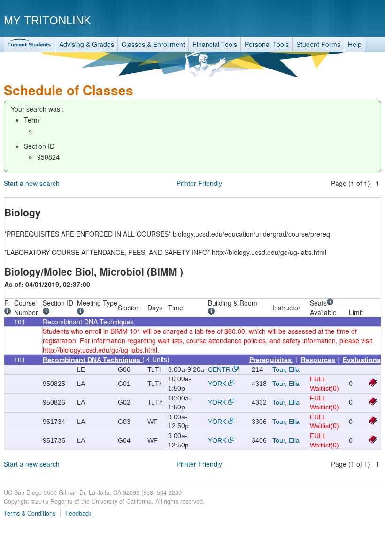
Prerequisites (271, 359)
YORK (217, 383)
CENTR (219, 369)
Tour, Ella (286, 369)
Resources (318, 359)
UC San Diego (327, 20)
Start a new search (32, 183)
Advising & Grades (86, 44)
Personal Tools (267, 44)
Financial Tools (214, 44)
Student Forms (318, 44)
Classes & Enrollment (153, 44)
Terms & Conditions (29, 513)
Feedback (78, 513)
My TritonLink (47, 20)
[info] (9, 312)
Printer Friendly (199, 183)
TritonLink (29, 44)
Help (355, 44)
